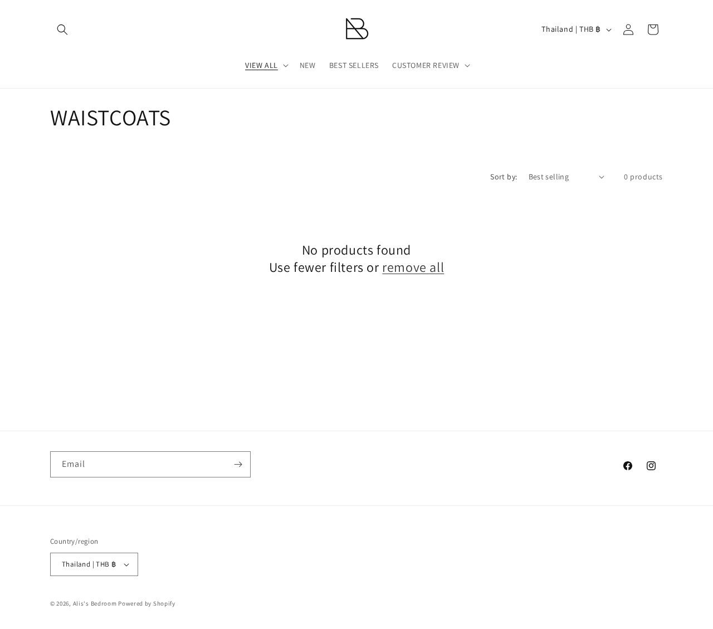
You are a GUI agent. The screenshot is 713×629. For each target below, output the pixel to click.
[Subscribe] (238, 464)
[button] (62, 29)
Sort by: (503, 177)
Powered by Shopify (146, 603)
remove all (413, 267)
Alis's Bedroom (95, 603)
